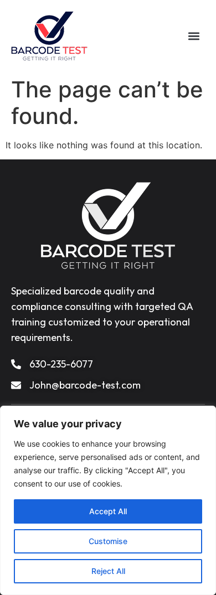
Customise (108, 541)
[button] (194, 36)
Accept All (108, 511)
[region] (108, 500)
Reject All (108, 571)
